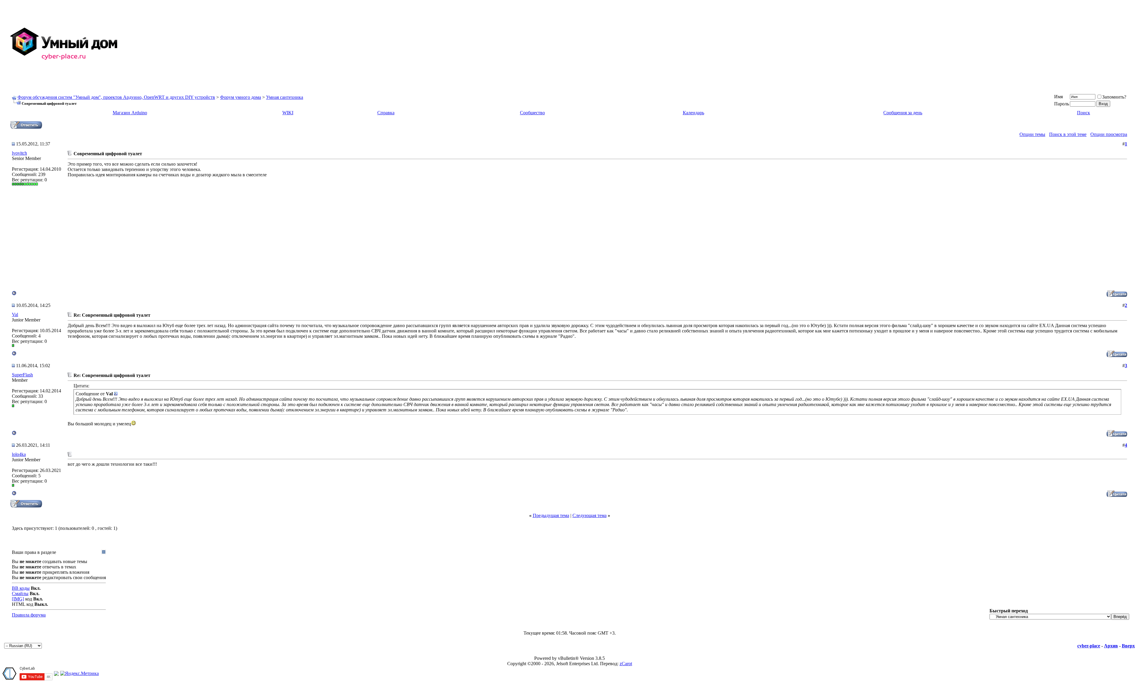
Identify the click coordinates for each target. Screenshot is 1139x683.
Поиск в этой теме (1067, 134)
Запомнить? (1114, 96)
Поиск (1083, 112)
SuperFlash (22, 374)
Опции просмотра (1108, 134)
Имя (1058, 96)
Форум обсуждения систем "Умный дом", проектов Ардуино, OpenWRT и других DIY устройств (116, 97)
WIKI (287, 112)
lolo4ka (19, 454)
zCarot (626, 663)
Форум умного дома (240, 97)
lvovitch (19, 153)
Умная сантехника (284, 97)
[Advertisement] (959, 43)
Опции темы (1032, 134)
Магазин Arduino (130, 112)
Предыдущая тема (551, 515)
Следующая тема (589, 515)
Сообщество (532, 112)
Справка (385, 112)
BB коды (21, 588)
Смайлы (20, 593)
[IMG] (18, 598)
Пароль (1061, 103)
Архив (1111, 645)
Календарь (693, 112)
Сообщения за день (902, 112)
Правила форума (29, 614)
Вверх (1128, 645)
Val (15, 314)
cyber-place (1088, 645)
